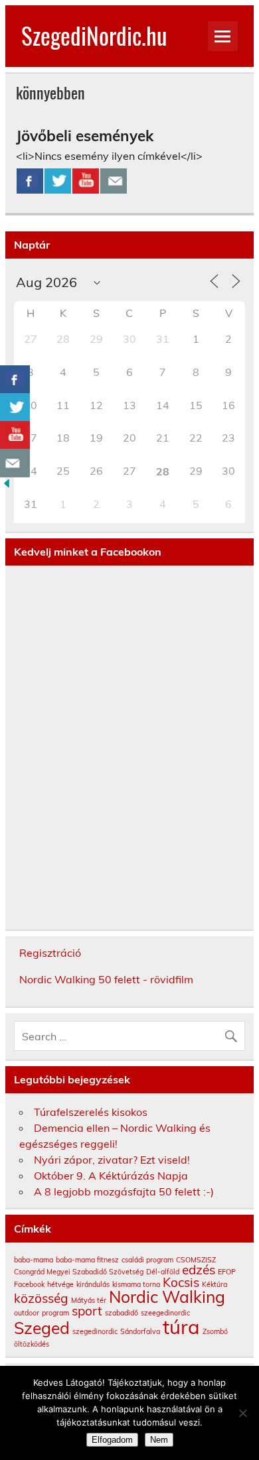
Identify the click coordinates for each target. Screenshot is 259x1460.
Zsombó (215, 1331)
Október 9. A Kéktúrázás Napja (111, 1175)
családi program (147, 1259)
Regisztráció (50, 952)
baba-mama (33, 1259)
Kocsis (181, 1282)
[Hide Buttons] (6, 486)
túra (181, 1327)
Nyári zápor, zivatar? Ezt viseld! (112, 1159)
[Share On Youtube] (85, 181)
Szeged (42, 1327)
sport (87, 1311)
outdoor (26, 1312)
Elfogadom (112, 1440)
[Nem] (242, 1413)
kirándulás (93, 1284)
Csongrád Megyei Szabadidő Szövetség (78, 1271)
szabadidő (121, 1312)
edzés (198, 1270)
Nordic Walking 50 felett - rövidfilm (106, 979)
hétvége (60, 1284)
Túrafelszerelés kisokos (90, 1112)
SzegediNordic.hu (94, 35)
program (55, 1312)
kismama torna (136, 1284)
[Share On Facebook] (30, 181)
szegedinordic (95, 1331)
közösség (41, 1298)
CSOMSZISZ (196, 1259)
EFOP (227, 1271)
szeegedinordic (165, 1312)
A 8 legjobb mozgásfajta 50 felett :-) (124, 1191)
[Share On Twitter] (57, 181)
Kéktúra (214, 1284)
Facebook (29, 1284)
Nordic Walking (167, 1296)
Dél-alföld (162, 1271)
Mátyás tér (88, 1300)
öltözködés (31, 1344)
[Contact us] (113, 181)
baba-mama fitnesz (87, 1259)
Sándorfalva (140, 1331)
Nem (159, 1440)
